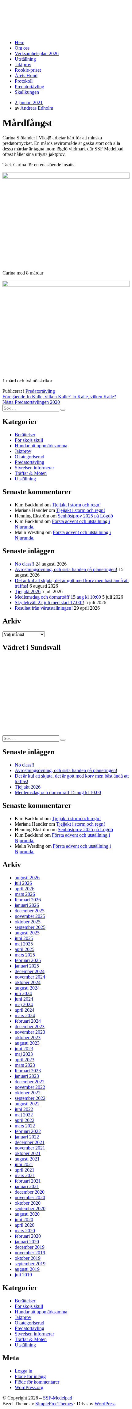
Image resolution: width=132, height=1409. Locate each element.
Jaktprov (23, 64)
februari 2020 (28, 1236)
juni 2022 (24, 1109)
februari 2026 (28, 899)
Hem (19, 42)
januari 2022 (27, 1136)
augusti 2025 (27, 932)
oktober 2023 (28, 1037)
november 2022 (30, 1087)
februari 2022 (28, 1131)
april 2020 (24, 1225)
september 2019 (30, 1263)
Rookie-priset (28, 70)
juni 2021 (24, 1164)
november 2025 (30, 916)
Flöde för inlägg (30, 1376)
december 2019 (30, 1247)
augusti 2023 (27, 1043)
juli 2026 (23, 883)
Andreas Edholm (36, 108)
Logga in (23, 1370)
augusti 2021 (27, 1158)
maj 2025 (24, 943)
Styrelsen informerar (34, 467)
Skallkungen (27, 92)
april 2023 (24, 1059)
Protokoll (24, 81)
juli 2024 (23, 993)
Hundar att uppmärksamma (41, 445)
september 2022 (30, 1098)
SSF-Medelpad (25, 10)
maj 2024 (24, 1004)
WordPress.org (29, 1387)
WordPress (105, 1403)
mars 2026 (25, 894)
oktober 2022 (28, 1092)
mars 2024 (25, 1015)
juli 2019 (23, 1274)
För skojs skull (29, 440)
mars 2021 (25, 1175)
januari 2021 (27, 1186)
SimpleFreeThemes (54, 1403)
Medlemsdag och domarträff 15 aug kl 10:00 (58, 597)
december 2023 (30, 1026)
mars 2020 (25, 1230)
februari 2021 (28, 1181)
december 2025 (30, 910)
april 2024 (24, 1010)
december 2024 (30, 971)
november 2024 (30, 976)
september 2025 (30, 927)
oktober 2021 (28, 1153)
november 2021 (30, 1147)
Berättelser (25, 434)
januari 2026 (27, 905)
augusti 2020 (27, 1214)
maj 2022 (24, 1114)
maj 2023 (24, 1054)
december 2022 (30, 1081)
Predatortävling (29, 86)
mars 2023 (25, 1065)
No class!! (24, 563)
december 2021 (30, 1142)
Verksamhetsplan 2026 (37, 53)
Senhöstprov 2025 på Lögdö (85, 515)
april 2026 (24, 888)
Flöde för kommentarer (37, 1381)
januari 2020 (27, 1241)
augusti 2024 (27, 987)
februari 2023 (28, 1070)
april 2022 (24, 1120)
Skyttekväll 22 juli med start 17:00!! (49, 602)
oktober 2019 (28, 1258)
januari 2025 (27, 965)
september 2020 (30, 1208)
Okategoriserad (29, 456)
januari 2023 (27, 1076)
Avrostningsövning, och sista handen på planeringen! (66, 569)
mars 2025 (25, 954)
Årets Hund (26, 75)
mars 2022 (25, 1125)
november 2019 (30, 1252)
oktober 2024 (28, 982)
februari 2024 (28, 1021)
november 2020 (30, 1197)
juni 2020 (24, 1219)
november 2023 (30, 1032)
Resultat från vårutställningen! (44, 608)
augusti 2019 (27, 1269)
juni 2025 (24, 938)
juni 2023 (24, 1048)
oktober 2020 (28, 1203)
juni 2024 (24, 999)
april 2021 (24, 1169)
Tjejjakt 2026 (28, 591)
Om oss (22, 48)
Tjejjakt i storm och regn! (76, 504)
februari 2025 (28, 960)
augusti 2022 (27, 1103)
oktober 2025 (28, 921)
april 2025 (24, 949)
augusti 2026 (27, 877)
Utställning (25, 59)
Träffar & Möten (31, 473)
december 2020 (30, 1192)
